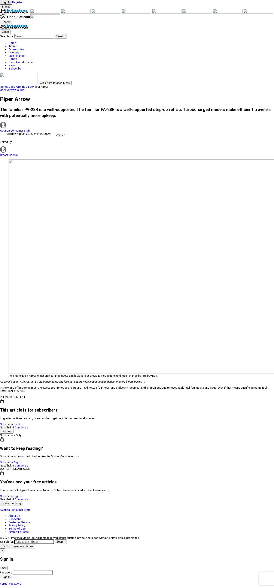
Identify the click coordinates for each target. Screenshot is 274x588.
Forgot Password (10, 583)
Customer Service (19, 522)
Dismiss (7, 431)
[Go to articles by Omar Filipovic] (3, 151)
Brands (6, 6)
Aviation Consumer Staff (15, 130)
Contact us (21, 427)
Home (3, 86)
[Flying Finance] (258, 12)
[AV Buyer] (167, 12)
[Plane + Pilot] (228, 12)
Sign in (17, 496)
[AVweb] (106, 12)
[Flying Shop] (45, 18)
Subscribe (6, 424)
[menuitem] (141, 42)
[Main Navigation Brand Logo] (15, 28)
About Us (14, 515)
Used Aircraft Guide (21, 86)
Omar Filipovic (9, 155)
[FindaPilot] (15, 18)
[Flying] (45, 12)
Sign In (17, 462)
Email (3, 568)
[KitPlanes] (197, 12)
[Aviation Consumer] (15, 12)
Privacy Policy (17, 525)
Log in (17, 424)
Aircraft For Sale (18, 531)
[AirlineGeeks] (76, 12)
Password (6, 572)
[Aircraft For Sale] (137, 12)
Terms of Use (17, 528)
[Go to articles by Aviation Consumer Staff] (137, 125)
